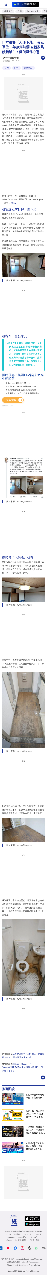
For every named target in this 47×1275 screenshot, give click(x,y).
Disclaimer (23, 1265)
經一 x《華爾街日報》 (27, 4)
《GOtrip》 (27, 1234)
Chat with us (12, 1265)
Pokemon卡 (33, 11)
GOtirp (13, 203)
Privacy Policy (34, 1265)
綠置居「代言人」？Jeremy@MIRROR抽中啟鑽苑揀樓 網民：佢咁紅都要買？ (22, 1067)
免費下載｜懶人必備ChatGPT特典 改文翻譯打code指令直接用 (35, 1114)
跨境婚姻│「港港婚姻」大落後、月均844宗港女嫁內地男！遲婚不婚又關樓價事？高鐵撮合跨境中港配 (35, 1146)
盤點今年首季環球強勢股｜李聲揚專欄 (35, 1096)
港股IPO (8, 11)
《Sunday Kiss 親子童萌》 (16, 1240)
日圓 (19, 11)
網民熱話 (28, 68)
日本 (6, 68)
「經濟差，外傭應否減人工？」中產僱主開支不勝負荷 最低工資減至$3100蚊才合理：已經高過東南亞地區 (35, 1130)
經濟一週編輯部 (11, 57)
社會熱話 (6, 61)
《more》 (34, 1237)
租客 (16, 68)
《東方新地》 (22, 1237)
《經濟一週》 (34, 1240)
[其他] (43, 57)
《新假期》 (16, 1234)
